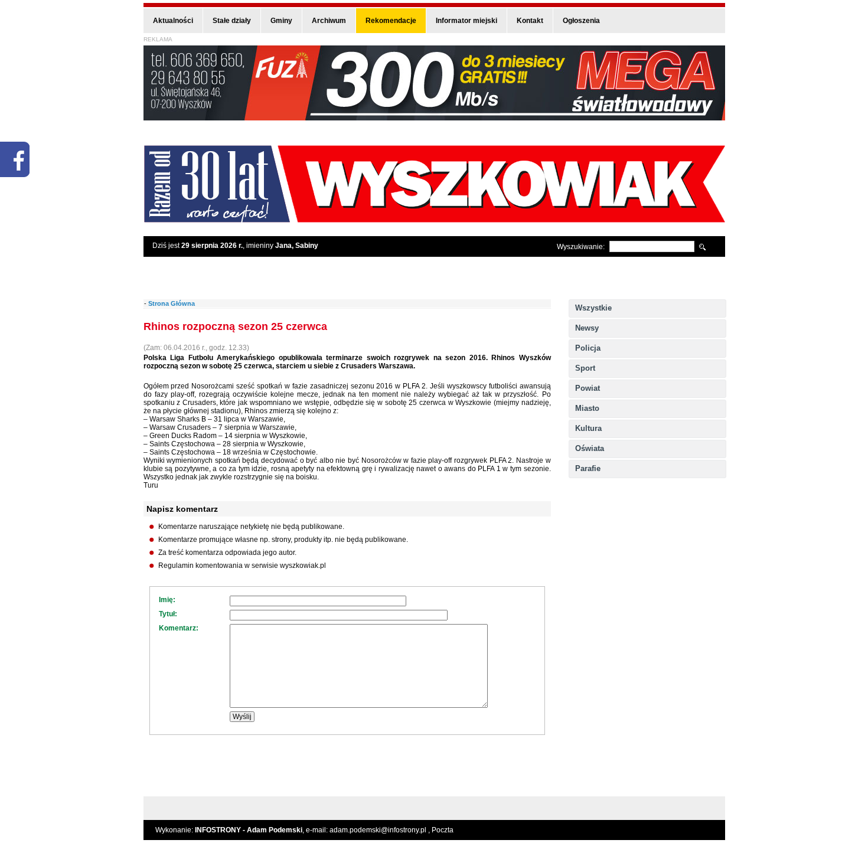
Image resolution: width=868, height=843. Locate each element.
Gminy (281, 21)
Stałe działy (232, 21)
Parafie (588, 468)
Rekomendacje (391, 21)
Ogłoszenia (581, 21)
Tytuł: (168, 614)
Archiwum (329, 21)
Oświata (589, 448)
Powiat (587, 388)
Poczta (442, 830)
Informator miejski (466, 21)
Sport (585, 368)
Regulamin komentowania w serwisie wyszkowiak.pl (242, 565)
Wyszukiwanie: (581, 247)
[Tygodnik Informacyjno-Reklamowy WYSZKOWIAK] (434, 219)
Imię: (167, 600)
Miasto (587, 408)
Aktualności (173, 21)
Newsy (587, 328)
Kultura (588, 428)
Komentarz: (178, 628)
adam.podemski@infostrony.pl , (380, 830)
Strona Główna (171, 303)
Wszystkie (593, 307)
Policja (588, 348)
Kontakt (530, 21)
